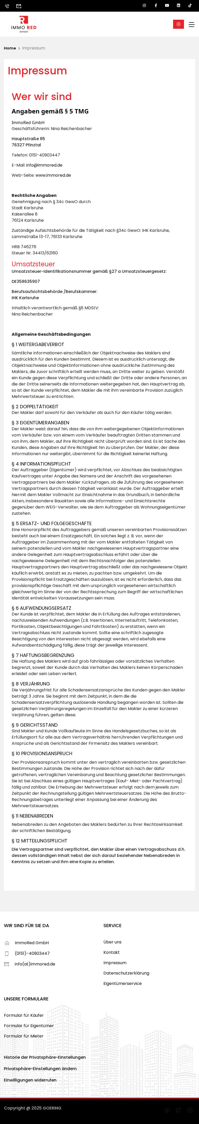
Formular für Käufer (24, 1015)
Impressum (114, 963)
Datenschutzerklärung (126, 973)
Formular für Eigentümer (29, 1026)
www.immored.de (53, 175)
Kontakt (111, 952)
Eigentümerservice (122, 983)
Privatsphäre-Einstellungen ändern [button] (40, 1069)
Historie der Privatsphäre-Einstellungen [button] (45, 1057)
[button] (178, 24)
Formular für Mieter (24, 1036)
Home (10, 48)
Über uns (112, 942)
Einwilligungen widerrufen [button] (30, 1080)
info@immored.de (44, 165)
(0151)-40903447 (32, 953)
